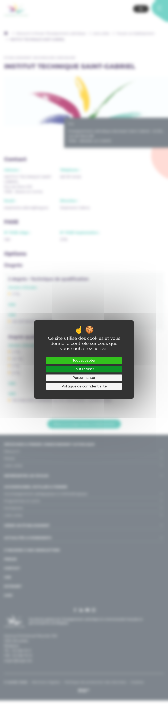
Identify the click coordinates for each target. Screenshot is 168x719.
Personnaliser (84, 378)
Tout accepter (84, 360)
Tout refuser (84, 369)
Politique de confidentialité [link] (84, 386)
